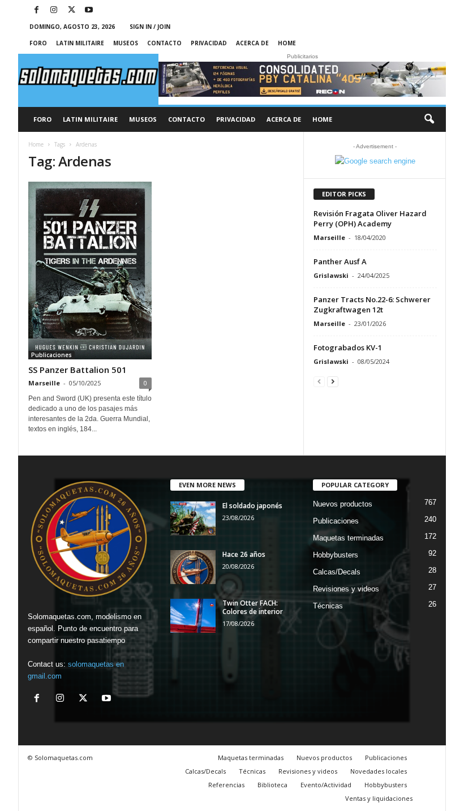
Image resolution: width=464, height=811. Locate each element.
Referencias (226, 784)
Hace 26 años (243, 554)
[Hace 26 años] (193, 567)
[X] (71, 10)
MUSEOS (125, 43)
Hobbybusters (335, 555)
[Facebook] (36, 10)
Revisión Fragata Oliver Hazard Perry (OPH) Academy (370, 218)
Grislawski (331, 275)
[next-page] (332, 381)
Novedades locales (378, 771)
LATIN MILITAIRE (80, 43)
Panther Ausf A (340, 261)
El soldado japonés (252, 505)
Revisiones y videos (346, 589)
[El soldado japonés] (193, 518)
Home (287, 43)
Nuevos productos (342, 504)
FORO (38, 43)
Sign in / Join (150, 27)
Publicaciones (51, 355)
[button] (428, 119)
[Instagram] (54, 10)
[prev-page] (319, 381)
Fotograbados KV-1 (347, 347)
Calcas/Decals (336, 572)
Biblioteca (272, 784)
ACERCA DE (252, 43)
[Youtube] (89, 10)
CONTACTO (164, 43)
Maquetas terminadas (348, 538)
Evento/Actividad (325, 784)
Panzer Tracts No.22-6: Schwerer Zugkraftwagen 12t (372, 304)
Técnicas (328, 606)
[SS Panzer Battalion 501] (90, 270)
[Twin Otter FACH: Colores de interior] (193, 616)
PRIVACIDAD (209, 43)
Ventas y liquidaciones (379, 798)
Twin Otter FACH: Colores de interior (252, 607)
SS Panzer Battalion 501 (78, 369)
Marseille (44, 383)
